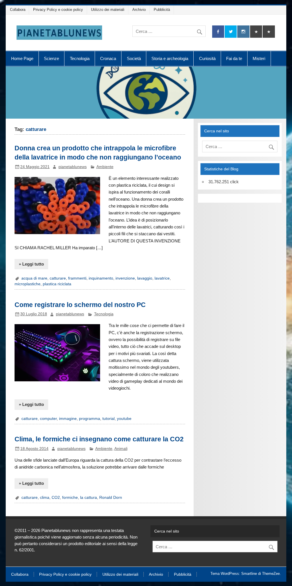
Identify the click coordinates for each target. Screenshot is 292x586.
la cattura (88, 497)
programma (89, 418)
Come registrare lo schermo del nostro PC (80, 304)
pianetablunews (72, 167)
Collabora (17, 9)
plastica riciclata (57, 284)
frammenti (77, 278)
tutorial (108, 418)
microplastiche (27, 284)
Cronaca (108, 58)
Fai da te (234, 58)
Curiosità (207, 58)
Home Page (22, 58)
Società (134, 58)
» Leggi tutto (31, 264)
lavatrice (162, 278)
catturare (58, 278)
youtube (124, 418)
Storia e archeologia (169, 58)
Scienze (51, 58)
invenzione (125, 278)
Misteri (259, 58)
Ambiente (104, 167)
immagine (68, 418)
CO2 (56, 497)
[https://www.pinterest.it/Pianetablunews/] (256, 31)
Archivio (139, 9)
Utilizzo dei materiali (107, 9)
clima (44, 497)
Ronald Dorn (110, 497)
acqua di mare (34, 278)
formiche (70, 497)
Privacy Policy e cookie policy (58, 9)
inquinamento (101, 278)
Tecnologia (80, 58)
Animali (120, 449)
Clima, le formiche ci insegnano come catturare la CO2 (99, 439)
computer (48, 418)
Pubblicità (162, 9)
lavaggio (144, 278)
